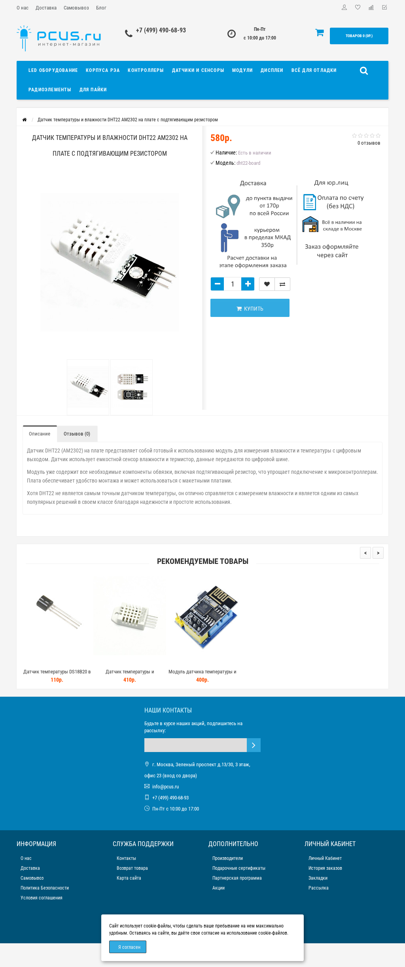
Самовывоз (76, 8)
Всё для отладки (314, 70)
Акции (218, 888)
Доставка (46, 8)
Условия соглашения (41, 898)
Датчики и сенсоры (198, 70)
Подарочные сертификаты (238, 868)
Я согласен (129, 947)
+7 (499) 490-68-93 (161, 30)
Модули (242, 70)
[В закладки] (267, 284)
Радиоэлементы (50, 89)
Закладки (317, 878)
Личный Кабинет (325, 858)
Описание (39, 434)
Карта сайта (129, 878)
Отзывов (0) (77, 434)
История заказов (325, 868)
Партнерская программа (237, 878)
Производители (227, 858)
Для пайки (93, 89)
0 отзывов (369, 143)
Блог (101, 8)
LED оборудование (53, 70)
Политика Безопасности (45, 888)
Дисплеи (272, 70)
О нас (22, 8)
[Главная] (24, 119)
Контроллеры (146, 70)
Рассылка (318, 888)
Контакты (126, 858)
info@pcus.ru (165, 787)
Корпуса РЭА (103, 70)
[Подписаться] (254, 745)
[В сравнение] (282, 284)
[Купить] (38, 661)
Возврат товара (132, 868)
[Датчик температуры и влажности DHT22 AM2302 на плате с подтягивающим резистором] (88, 387)
